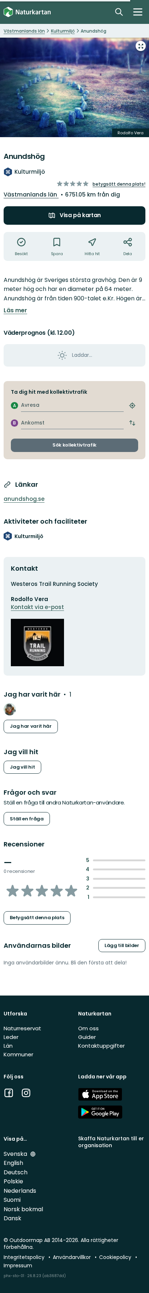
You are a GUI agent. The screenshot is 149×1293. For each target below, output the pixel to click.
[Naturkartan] (27, 12)
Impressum (18, 1265)
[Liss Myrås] (10, 709)
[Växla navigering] (137, 12)
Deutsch (15, 1172)
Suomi (12, 1200)
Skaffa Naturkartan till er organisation (111, 1142)
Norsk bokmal (23, 1209)
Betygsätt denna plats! (119, 184)
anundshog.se (24, 499)
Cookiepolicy (116, 1257)
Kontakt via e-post (37, 607)
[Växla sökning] (119, 12)
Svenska (16, 1154)
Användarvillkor (72, 1257)
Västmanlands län (31, 194)
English (13, 1163)
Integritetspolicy (25, 1257)
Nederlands (20, 1191)
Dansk (12, 1218)
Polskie (13, 1181)
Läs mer (15, 310)
